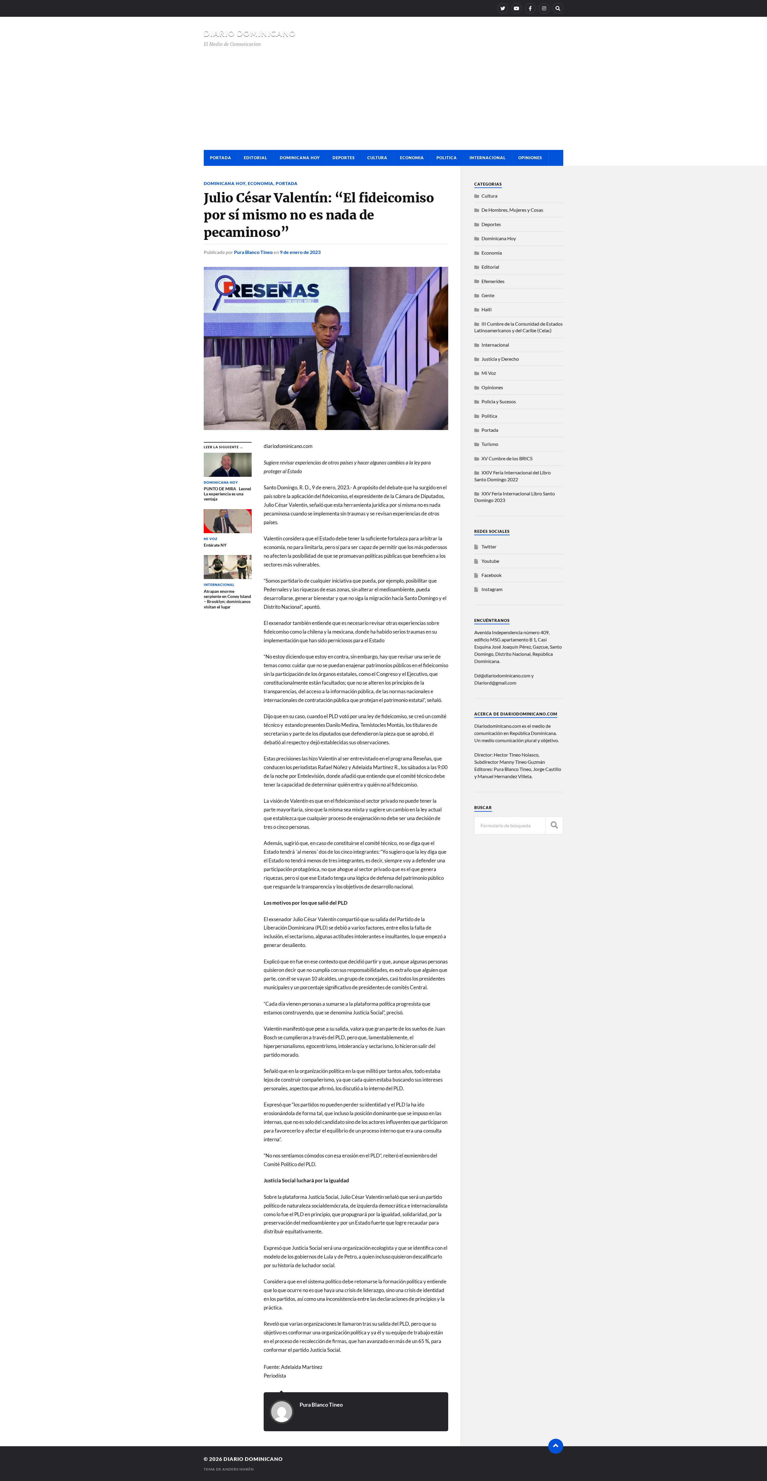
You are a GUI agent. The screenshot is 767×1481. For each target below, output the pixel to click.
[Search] (557, 8)
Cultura (377, 157)
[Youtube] (516, 8)
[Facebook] (530, 8)
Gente (487, 295)
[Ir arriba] (555, 1446)
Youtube (490, 561)
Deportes (344, 157)
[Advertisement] (383, 93)
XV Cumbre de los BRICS (506, 458)
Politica (447, 157)
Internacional (487, 157)
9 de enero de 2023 (300, 252)
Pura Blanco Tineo (253, 252)
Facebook (491, 575)
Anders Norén (238, 1469)
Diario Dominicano (250, 33)
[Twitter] (502, 8)
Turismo (489, 444)
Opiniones (530, 157)
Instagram (491, 589)
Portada (220, 157)
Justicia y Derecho (500, 359)
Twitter (488, 546)
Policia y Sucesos (498, 401)
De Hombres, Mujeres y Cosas (512, 210)
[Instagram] (544, 8)
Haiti (486, 309)
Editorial (255, 157)
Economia (412, 157)
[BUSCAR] (554, 825)
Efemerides (493, 281)
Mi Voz (488, 373)
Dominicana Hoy (300, 157)
